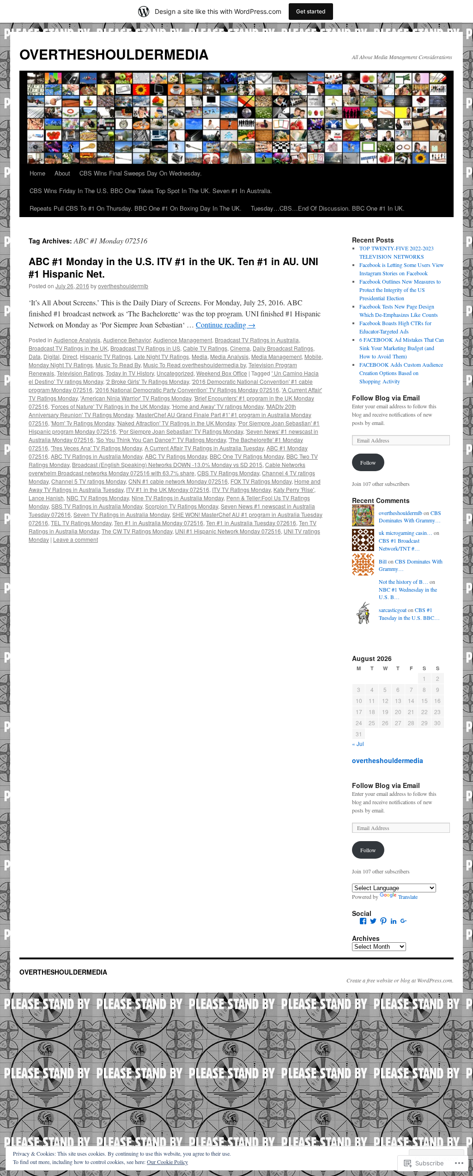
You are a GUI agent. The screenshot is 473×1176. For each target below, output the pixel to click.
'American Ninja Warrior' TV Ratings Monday (135, 398)
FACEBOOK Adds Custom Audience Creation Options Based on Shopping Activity (401, 373)
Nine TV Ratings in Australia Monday (178, 498)
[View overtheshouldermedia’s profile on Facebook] (363, 921)
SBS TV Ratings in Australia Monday (96, 506)
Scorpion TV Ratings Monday (181, 506)
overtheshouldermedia (387, 760)
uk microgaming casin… (405, 532)
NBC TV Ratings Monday (98, 498)
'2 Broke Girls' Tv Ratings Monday (147, 381)
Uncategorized (175, 373)
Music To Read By (118, 365)
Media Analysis (229, 356)
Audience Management (182, 340)
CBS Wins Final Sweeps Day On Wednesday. (140, 173)
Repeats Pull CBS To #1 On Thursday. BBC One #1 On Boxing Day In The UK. (136, 208)
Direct (69, 356)
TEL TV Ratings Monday (81, 523)
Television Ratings (80, 373)
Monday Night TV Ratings (61, 365)
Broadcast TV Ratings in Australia (257, 340)
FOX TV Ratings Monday (260, 481)
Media (199, 356)
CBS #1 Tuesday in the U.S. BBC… (409, 613)
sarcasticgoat (392, 609)
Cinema (240, 348)
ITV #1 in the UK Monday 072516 (167, 489)
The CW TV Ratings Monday (137, 531)
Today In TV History (130, 373)
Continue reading (225, 324)
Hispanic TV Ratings (105, 356)
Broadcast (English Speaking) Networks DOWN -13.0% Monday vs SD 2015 (167, 464)
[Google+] (403, 921)
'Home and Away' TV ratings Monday (217, 406)
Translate (408, 896)
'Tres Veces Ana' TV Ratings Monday (96, 448)
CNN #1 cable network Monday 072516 (178, 481)
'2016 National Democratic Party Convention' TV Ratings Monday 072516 (187, 390)
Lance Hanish (46, 498)
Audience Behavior (127, 340)
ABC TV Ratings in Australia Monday (96, 456)
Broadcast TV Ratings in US (145, 348)
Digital (51, 356)
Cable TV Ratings (205, 348)
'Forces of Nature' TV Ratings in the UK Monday (110, 406)
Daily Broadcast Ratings (283, 348)
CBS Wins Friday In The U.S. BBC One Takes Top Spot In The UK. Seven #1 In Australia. (151, 190)
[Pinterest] (383, 921)
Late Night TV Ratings (161, 356)
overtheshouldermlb (123, 286)
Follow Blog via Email (386, 397)
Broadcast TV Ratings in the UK (68, 348)
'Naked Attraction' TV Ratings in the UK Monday (176, 423)
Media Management (276, 356)
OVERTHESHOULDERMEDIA (114, 54)
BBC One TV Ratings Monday (247, 456)
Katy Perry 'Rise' (293, 489)
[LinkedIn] (393, 921)
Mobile (312, 356)
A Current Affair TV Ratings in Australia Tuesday (204, 448)
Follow (368, 462)
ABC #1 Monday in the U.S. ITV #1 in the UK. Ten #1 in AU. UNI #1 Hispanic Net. (173, 267)
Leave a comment (75, 539)
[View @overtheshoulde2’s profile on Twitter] (373, 921)
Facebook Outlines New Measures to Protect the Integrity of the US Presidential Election (400, 290)
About (62, 173)
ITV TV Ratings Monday (241, 489)
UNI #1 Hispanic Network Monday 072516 (228, 531)
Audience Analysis (77, 340)
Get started (311, 11)
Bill (383, 561)
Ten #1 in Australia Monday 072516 (158, 523)
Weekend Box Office (221, 373)
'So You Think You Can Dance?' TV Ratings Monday (161, 439)
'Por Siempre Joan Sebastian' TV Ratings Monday (181, 431)
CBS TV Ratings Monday (228, 473)
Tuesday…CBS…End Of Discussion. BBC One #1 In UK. (328, 208)
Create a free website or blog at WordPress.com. (400, 980)
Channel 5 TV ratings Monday (88, 481)
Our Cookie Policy (167, 1161)
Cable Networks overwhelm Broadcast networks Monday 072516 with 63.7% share (167, 469)
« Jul (358, 743)
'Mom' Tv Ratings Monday (82, 423)
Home (37, 173)
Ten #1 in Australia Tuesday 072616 (251, 523)
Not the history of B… (403, 581)
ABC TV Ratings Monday (176, 456)
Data (35, 356)
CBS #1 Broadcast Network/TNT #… (399, 544)
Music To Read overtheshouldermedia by (194, 365)
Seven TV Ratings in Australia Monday (121, 514)
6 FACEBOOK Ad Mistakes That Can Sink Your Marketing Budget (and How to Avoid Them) (401, 348)
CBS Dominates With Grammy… (410, 516)
